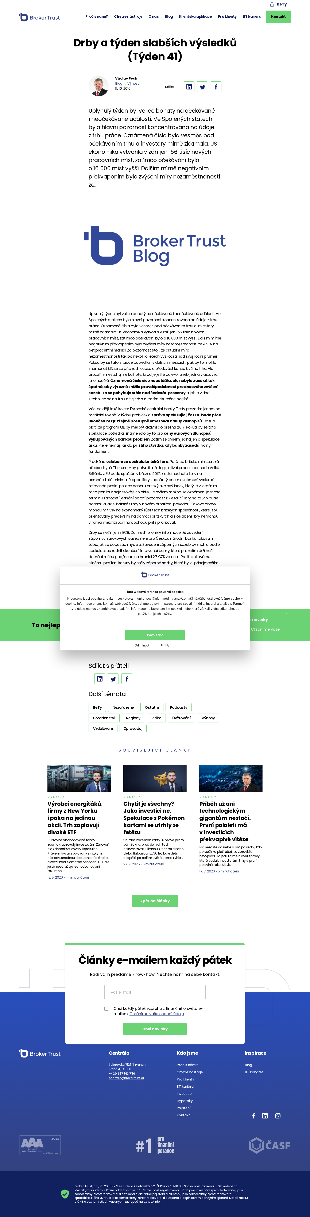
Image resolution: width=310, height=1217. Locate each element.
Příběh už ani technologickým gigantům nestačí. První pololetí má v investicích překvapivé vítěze (225, 821)
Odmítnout (142, 645)
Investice (184, 1093)
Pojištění (184, 1108)
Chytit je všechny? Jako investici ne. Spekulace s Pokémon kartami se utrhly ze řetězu (154, 818)
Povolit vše (155, 635)
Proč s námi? (96, 16)
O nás (153, 16)
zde (157, 1201)
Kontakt (278, 16)
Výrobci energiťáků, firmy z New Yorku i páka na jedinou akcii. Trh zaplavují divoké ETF (74, 818)
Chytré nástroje (128, 16)
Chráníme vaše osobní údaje (156, 1013)
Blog (169, 16)
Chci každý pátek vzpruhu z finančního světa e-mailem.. (158, 1011)
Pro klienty (227, 16)
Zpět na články (155, 900)
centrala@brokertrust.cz (126, 1078)
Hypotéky (185, 1100)
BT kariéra (252, 16)
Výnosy (133, 83)
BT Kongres (254, 1072)
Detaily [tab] (164, 645)
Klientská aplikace (195, 16)
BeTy (282, 4)
